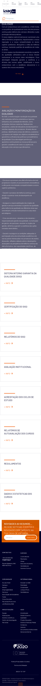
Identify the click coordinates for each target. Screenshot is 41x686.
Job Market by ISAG (8, 604)
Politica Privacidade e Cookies (20, 661)
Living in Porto (24, 589)
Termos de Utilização (20, 665)
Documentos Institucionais (28, 629)
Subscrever (31, 537)
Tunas (4, 597)
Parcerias (5, 622)
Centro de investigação (9, 620)
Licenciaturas (24, 556)
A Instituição (24, 613)
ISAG (22, 609)
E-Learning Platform (20, 3)
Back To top (20, 671)
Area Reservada (14, 3)
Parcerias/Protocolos (9, 601)
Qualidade (23, 617)
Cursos (23, 553)
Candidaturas (24, 566)
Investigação (7, 609)
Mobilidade (23, 585)
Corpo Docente (7, 599)
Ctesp (22, 561)
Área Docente (26, 3)
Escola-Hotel (6, 582)
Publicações (6, 615)
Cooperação (24, 587)
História (22, 627)
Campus (5, 585)
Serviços (5, 592)
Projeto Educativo (25, 620)
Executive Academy (26, 563)
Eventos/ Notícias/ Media (28, 622)
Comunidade (7, 579)
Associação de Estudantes (10, 594)
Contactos (23, 625)
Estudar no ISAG (25, 582)
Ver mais (18, 73)
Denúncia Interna (25, 632)
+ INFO (7, 283)
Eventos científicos (8, 617)
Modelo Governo (25, 615)
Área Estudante (33, 3)
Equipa (4, 613)
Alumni (4, 587)
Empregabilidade (7, 589)
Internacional (26, 579)
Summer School (25, 568)
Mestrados (23, 559)
